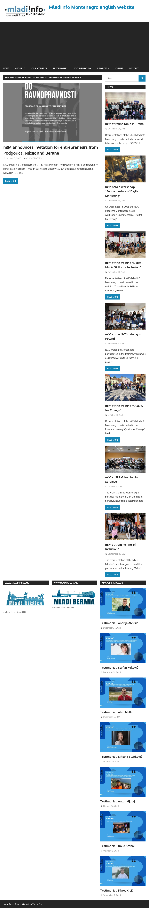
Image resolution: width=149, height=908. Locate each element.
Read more (10, 181)
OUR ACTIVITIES (39, 68)
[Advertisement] (74, 42)
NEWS (110, 87)
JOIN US (119, 68)
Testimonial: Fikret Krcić (116, 890)
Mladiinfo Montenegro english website (91, 7)
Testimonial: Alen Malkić (117, 712)
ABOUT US (20, 68)
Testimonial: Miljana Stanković (121, 756)
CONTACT (134, 68)
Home (6, 68)
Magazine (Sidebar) (112, 583)
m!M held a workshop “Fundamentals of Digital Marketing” (122, 191)
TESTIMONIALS (60, 68)
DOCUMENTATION (82, 68)
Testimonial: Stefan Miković (119, 667)
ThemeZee (37, 904)
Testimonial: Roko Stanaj (117, 846)
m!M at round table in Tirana (124, 124)
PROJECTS (102, 68)
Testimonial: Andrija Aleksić (119, 623)
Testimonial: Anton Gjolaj (117, 801)
